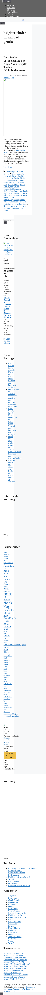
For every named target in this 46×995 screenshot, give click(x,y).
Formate (11, 907)
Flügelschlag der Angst (17, 202)
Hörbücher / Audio (15, 915)
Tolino (5, 703)
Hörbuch (6, 647)
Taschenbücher (12, 12)
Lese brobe (18, 206)
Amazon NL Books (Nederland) (16, 975)
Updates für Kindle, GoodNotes (15, 960)
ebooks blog (7, 627)
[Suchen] (5, 222)
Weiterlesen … (9, 167)
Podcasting (12, 934)
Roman (6, 210)
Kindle (8, 655)
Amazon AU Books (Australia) (15, 966)
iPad (6, 649)
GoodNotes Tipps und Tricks (14, 953)
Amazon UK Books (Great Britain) (17, 964)
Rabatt (8, 692)
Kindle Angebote (11, 171)
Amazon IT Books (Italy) (13, 973)
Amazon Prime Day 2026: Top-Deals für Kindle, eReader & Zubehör (11, 471)
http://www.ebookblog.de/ (15, 644)
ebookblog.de (10, 618)
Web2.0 (11, 943)
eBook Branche (14, 900)
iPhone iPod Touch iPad (17, 917)
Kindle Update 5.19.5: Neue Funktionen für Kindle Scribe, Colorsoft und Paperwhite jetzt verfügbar (12, 422)
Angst (14, 174)
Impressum (8, 989)
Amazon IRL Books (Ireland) (14, 977)
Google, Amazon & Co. (17, 913)
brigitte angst (8, 178)
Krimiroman (8, 206)
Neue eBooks (13, 932)
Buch (6, 587)
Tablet (5, 701)
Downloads (12, 898)
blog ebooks (7, 583)
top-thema (12, 939)
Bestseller (10, 6)
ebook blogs (6, 622)
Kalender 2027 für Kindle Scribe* (7, 741)
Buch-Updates (13, 875)
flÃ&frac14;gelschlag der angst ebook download (15, 196)
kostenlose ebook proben (13, 204)
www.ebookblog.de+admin (11, 716)
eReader (7, 636)
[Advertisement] (23, 518)
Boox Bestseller (14, 881)
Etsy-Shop (11, 10)
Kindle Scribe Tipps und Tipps (15, 958)
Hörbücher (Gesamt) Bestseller (19, 877)
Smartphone (7, 699)
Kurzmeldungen (13, 16)
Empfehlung (12, 904)
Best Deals (11, 8)
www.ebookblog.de (11, 714)
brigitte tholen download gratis (15, 180)
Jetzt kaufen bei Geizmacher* (10, 755)
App (5, 568)
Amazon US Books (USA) (14, 962)
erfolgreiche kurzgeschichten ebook (12, 188)
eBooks (10, 14)
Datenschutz (12, 883)
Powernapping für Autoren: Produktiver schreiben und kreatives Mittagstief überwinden (13, 398)
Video (10, 941)
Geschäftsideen (14, 911)
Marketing (6, 677)
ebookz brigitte (13, 185)
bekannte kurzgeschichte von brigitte (14, 175)
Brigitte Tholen (19, 178)
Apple (6, 571)
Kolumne (11, 926)
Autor (6, 573)
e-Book (6, 588)
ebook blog (8, 605)
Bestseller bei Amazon (16, 873)
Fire (5, 638)
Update (6, 705)
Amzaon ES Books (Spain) (14, 970)
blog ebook (7, 577)
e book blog (7, 614)
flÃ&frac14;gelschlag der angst (15, 193)
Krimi (25, 204)
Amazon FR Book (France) (14, 979)
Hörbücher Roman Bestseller (19, 886)
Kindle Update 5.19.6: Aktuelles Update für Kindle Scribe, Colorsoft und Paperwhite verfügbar (12, 375)
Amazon (9, 565)
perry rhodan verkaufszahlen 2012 (15, 207)
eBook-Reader (7, 598)
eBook (6, 182)
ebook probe (14, 182)
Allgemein (12, 896)
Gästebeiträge (13, 909)
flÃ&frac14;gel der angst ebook (15, 191)
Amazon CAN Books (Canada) (15, 968)
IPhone (6, 652)
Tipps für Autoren (14, 937)
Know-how (12, 924)
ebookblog (9, 610)
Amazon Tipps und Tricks (13, 955)
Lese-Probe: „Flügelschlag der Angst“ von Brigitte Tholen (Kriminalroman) (15, 64)
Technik (11, 879)
